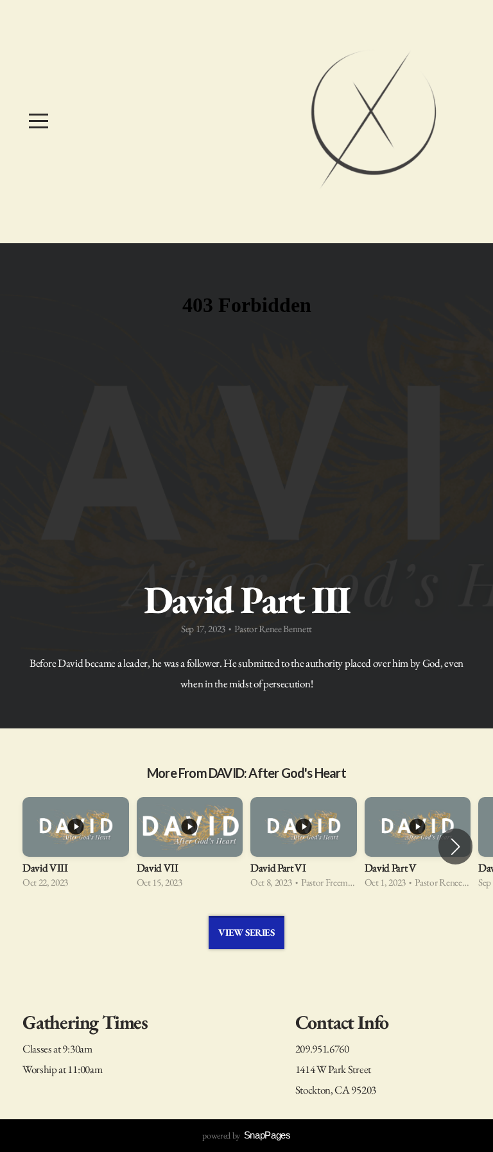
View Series (246, 932)
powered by (246, 1135)
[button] (455, 846)
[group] (75, 847)
